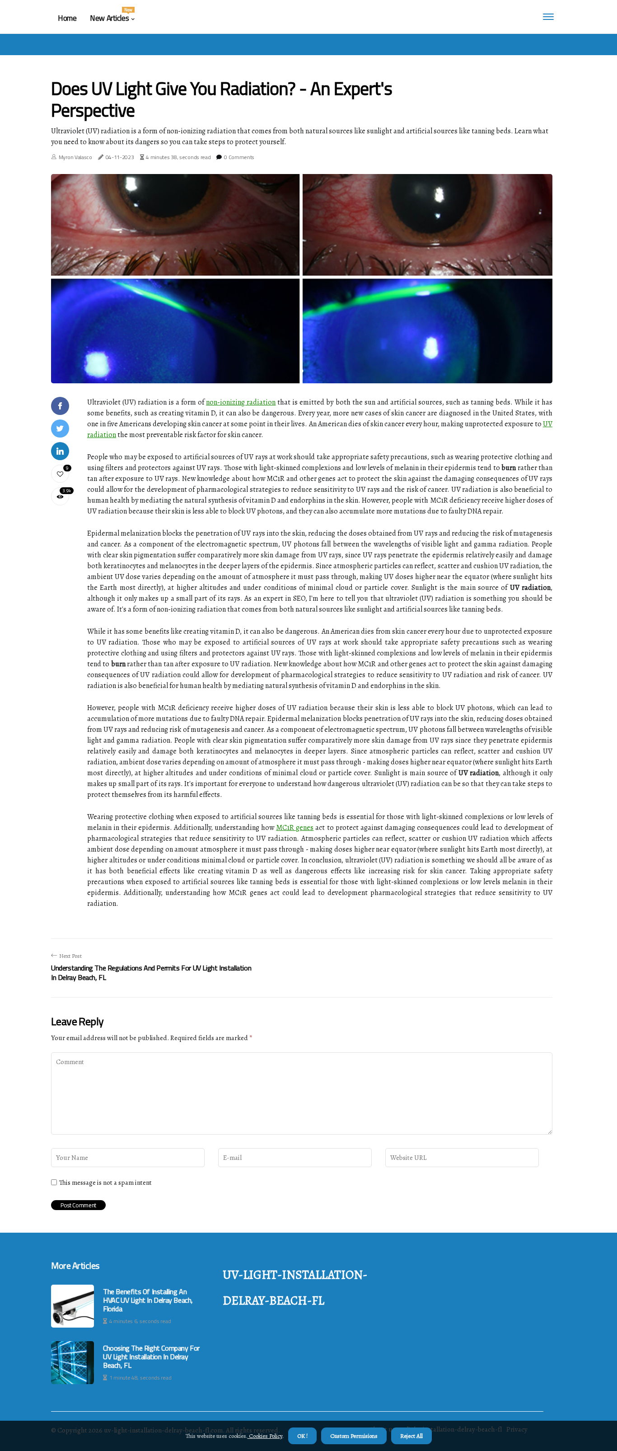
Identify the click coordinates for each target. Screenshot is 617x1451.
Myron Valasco (75, 157)
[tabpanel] (301, 278)
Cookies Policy (265, 1436)
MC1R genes (294, 828)
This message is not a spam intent (105, 1182)
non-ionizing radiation (241, 402)
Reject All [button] (411, 1436)
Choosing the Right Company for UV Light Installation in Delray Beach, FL (151, 1357)
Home (67, 18)
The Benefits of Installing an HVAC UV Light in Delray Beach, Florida (148, 1300)
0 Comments (239, 157)
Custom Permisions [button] (354, 1436)
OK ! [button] (302, 1436)
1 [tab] (302, 370)
